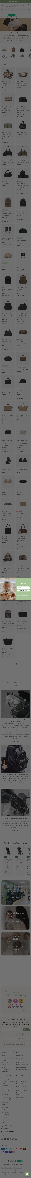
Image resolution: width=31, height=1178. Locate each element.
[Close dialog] (30, 578)
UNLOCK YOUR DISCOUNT (23, 590)
